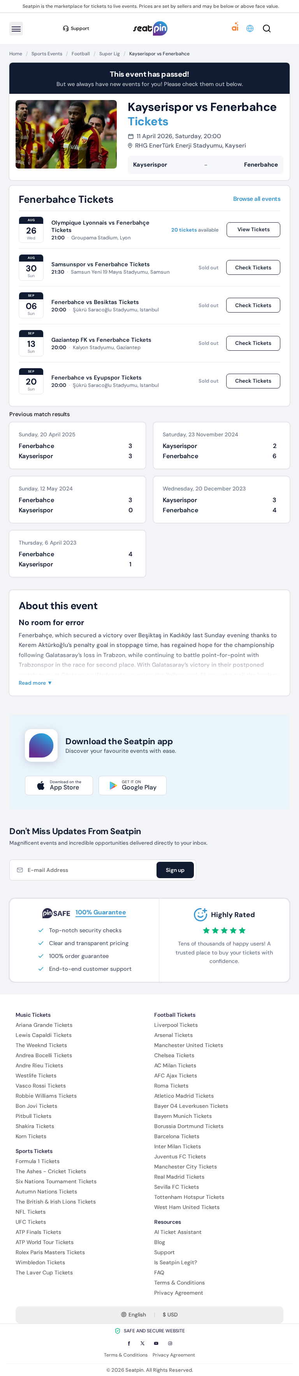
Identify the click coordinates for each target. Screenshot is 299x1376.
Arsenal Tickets (173, 1035)
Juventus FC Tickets (180, 1156)
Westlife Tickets (36, 1075)
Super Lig (109, 53)
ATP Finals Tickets (38, 1231)
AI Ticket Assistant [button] (178, 1231)
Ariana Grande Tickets (44, 1024)
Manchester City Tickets (185, 1166)
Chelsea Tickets (174, 1055)
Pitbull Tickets (33, 1115)
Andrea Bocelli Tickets (44, 1055)
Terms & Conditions (179, 1282)
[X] (142, 1343)
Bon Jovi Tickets (36, 1105)
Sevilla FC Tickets (176, 1186)
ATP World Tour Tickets (45, 1242)
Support (164, 1252)
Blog (159, 1242)
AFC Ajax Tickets (175, 1075)
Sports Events (47, 53)
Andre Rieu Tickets (39, 1065)
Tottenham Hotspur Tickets (189, 1196)
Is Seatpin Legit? (175, 1262)
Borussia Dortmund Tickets (188, 1126)
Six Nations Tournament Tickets (56, 1181)
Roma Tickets (171, 1085)
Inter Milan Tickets (177, 1146)
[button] (250, 28)
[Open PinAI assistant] (235, 28)
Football (81, 53)
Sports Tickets (34, 1151)
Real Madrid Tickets (179, 1176)
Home (15, 53)
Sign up (175, 869)
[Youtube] (156, 1343)
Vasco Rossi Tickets (41, 1085)
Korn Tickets (31, 1136)
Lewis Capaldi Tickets (44, 1035)
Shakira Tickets (35, 1126)
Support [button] (80, 28)
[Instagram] (170, 1343)
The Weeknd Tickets (41, 1045)
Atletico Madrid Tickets (184, 1095)
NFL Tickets (31, 1211)
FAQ (159, 1272)
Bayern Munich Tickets (183, 1115)
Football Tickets (174, 1014)
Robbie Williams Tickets (46, 1095)
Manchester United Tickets (188, 1045)
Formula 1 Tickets (38, 1161)
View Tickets (253, 229)
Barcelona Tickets (176, 1136)
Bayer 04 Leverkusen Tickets (191, 1105)
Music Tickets (33, 1014)
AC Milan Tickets (175, 1065)
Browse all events (257, 199)
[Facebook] (129, 1343)
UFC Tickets (31, 1221)
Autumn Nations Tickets (46, 1191)
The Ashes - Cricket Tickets (51, 1171)
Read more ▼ (36, 683)
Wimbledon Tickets (40, 1262)
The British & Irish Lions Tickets (56, 1201)
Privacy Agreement (178, 1292)
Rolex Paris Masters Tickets (50, 1252)
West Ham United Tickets (187, 1207)
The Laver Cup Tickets (44, 1272)
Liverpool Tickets (176, 1024)
